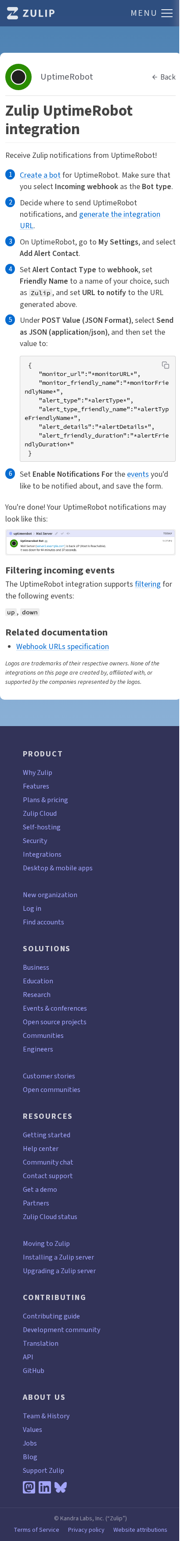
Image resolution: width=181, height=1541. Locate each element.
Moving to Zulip (46, 1243)
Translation (40, 1343)
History (58, 1415)
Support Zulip (43, 1470)
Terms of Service (36, 1530)
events (138, 474)
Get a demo (40, 1189)
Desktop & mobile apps (58, 868)
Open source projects (55, 1021)
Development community (61, 1329)
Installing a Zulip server (58, 1257)
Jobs (30, 1443)
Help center (40, 1148)
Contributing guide (51, 1316)
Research (37, 994)
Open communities (51, 1089)
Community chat (48, 1162)
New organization (50, 894)
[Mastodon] (29, 1487)
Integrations (42, 854)
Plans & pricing (45, 799)
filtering (148, 584)
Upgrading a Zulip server (59, 1270)
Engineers (38, 1049)
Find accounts (43, 922)
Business (36, 967)
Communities (43, 1035)
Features (36, 786)
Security (35, 840)
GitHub (33, 1370)
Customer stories (49, 1076)
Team (31, 1415)
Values (32, 1429)
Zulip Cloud (40, 813)
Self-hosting (42, 827)
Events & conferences (55, 1008)
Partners (36, 1203)
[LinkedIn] (45, 1487)
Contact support (48, 1175)
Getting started (46, 1134)
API (28, 1357)
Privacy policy (86, 1530)
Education (38, 981)
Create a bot (40, 175)
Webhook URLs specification (62, 646)
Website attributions (140, 1530)
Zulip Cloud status (50, 1216)
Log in (32, 908)
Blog (30, 1456)
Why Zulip (37, 772)
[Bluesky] (60, 1487)
